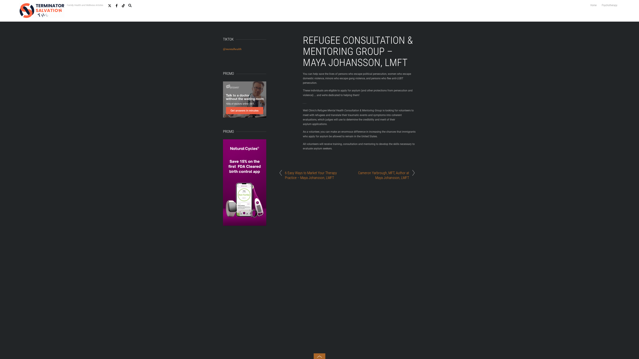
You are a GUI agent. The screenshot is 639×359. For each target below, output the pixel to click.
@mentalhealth (232, 49)
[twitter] (109, 5)
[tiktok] (123, 5)
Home (593, 5)
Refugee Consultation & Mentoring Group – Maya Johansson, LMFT (358, 51)
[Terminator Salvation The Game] (41, 16)
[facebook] (116, 5)
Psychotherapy (609, 5)
